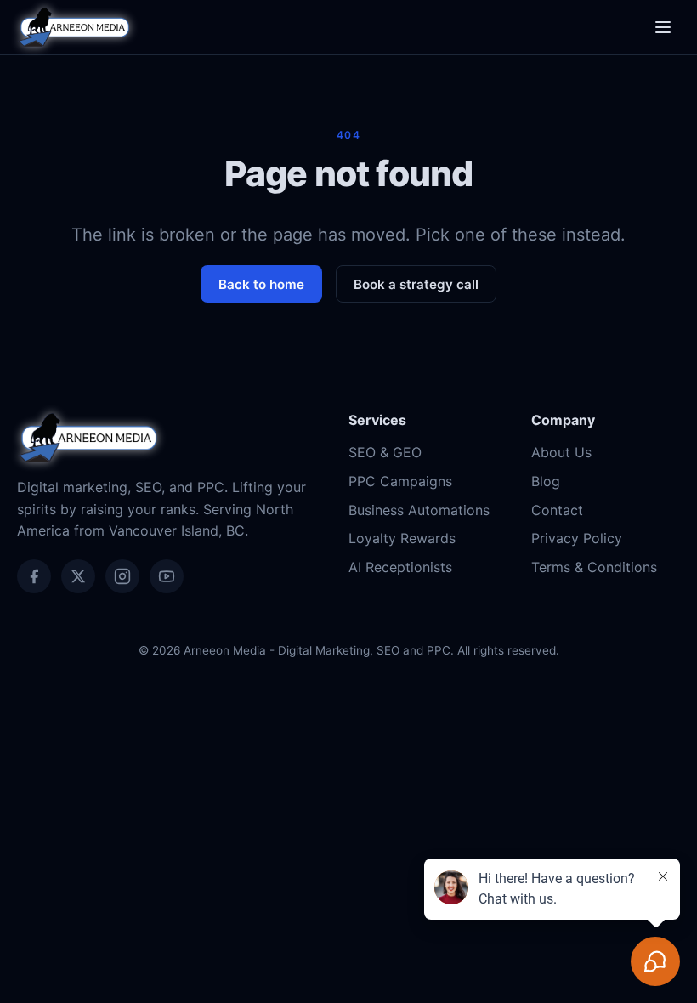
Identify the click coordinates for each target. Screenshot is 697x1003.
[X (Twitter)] (78, 576)
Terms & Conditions (594, 566)
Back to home (261, 284)
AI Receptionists (400, 566)
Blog (545, 481)
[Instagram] (122, 576)
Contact (557, 510)
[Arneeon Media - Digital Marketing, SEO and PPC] (74, 27)
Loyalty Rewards (402, 538)
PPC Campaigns (400, 481)
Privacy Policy (576, 538)
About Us (561, 452)
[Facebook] (34, 576)
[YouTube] (167, 576)
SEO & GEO (385, 452)
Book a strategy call (416, 284)
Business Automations (419, 510)
